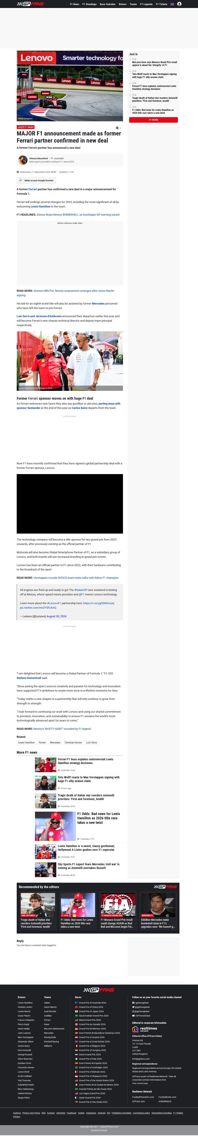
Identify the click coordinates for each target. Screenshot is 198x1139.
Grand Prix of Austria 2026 (92, 1037)
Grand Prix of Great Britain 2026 (94, 1041)
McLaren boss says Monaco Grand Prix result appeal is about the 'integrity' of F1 (154, 64)
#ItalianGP (80, 590)
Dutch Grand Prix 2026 (90, 1054)
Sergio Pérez (24, 1097)
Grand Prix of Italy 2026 (90, 1059)
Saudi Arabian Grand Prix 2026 (94, 1015)
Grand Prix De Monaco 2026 (92, 1028)
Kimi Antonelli (24, 1050)
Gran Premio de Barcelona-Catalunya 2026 (99, 1033)
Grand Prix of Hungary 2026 (92, 1050)
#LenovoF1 (54, 603)
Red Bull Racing (51, 1041)
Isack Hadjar (24, 1028)
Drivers (123, 4)
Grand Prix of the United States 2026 (96, 1080)
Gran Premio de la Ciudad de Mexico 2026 (99, 1085)
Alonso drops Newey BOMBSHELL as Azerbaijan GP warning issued (78, 214)
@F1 (81, 594)
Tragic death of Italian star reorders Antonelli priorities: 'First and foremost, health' (155, 99)
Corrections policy (141, 1113)
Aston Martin (50, 1007)
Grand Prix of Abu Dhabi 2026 (93, 1102)
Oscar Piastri (24, 1015)
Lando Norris (24, 1011)
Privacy (16, 1116)
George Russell (25, 1054)
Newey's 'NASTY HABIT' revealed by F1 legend (62, 728)
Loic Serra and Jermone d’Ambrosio (39, 316)
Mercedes (98, 303)
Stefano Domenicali (29, 678)
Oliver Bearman (25, 1059)
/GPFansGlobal (142, 1015)
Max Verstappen (26, 1037)
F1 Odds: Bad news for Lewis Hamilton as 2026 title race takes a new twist (153, 111)
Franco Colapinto (26, 1020)
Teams (133, 4)
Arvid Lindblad (25, 1076)
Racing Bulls (50, 1037)
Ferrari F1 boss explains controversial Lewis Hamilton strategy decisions (154, 87)
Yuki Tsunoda (24, 1080)
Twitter (81, 1113)
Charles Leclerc (25, 1007)
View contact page (140, 1083)
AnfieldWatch (165, 1101)
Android (101, 1113)
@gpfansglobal (142, 1007)
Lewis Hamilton (40, 206)
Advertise (60, 1113)
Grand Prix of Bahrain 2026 (92, 1072)
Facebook (71, 1113)
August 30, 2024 (57, 616)
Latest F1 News (26, 127)
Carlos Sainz (80, 408)
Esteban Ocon (24, 1063)
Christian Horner (73, 742)
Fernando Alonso (26, 1067)
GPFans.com (138, 1101)
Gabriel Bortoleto (26, 1085)
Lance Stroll (23, 1072)
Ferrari (32, 189)
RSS (43, 1113)
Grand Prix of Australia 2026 (92, 1003)
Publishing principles (121, 1113)
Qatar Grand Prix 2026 (90, 1097)
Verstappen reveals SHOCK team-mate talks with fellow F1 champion (76, 577)
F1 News (74, 4)
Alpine (47, 1003)
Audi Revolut (50, 1011)
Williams (48, 1046)
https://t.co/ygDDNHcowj (98, 603)
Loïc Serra (91, 742)
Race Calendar (108, 4)
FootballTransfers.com (143, 1097)
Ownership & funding (162, 1113)
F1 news (153, 119)
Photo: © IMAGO (25, 118)
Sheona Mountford (38, 158)
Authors (17, 1113)
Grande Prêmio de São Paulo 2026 (95, 1089)
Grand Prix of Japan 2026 (91, 1011)
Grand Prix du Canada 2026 (92, 1024)
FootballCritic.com (167, 1097)
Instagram (91, 1113)
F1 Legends (146, 4)
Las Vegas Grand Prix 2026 (92, 1093)
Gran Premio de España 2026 (93, 1063)
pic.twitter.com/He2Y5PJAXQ (38, 607)
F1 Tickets (161, 4)
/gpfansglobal (141, 1003)
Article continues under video (69, 223)
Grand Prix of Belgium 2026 (92, 1046)
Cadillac (48, 1015)
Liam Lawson (24, 1033)
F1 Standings (89, 4)
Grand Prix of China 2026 (91, 1007)
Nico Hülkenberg (26, 1089)
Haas (46, 1024)
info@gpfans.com (141, 1059)
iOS (108, 1113)
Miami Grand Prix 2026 (90, 1020)
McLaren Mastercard (54, 1028)
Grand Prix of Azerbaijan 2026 (93, 1067)
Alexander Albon (25, 1041)
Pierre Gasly (23, 1024)
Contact (51, 1113)
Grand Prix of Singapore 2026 (93, 1076)
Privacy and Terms (31, 1113)
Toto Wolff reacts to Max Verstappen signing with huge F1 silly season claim (154, 75)
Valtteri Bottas (25, 1093)
